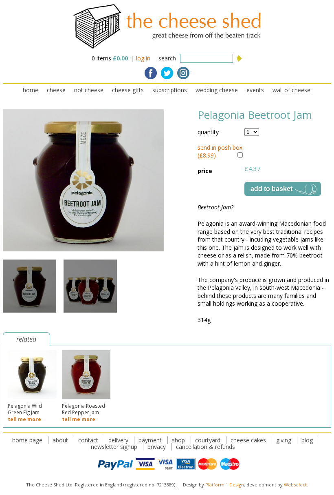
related (26, 339)
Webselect (295, 485)
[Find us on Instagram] (183, 73)
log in (143, 58)
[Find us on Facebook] (151, 73)
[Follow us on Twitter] (167, 73)
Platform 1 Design (224, 485)
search (167, 58)
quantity (208, 132)
